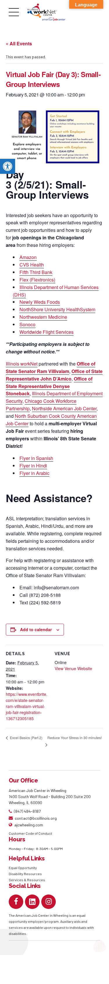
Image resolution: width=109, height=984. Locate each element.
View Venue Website (73, 668)
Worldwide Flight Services (46, 332)
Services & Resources (27, 880)
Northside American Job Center (64, 408)
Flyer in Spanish (36, 458)
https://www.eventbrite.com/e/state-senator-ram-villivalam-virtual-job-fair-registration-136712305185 (26, 706)
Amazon (28, 257)
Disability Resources (25, 874)
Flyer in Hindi (33, 465)
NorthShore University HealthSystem (57, 309)
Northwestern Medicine (43, 317)
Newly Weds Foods (39, 302)
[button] (7, 166)
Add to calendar (36, 629)
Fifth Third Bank (35, 272)
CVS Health (31, 264)
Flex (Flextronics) (37, 279)
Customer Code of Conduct (30, 833)
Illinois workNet (21, 363)
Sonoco (27, 324)
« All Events (19, 43)
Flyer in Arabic (34, 473)
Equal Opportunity (23, 868)
